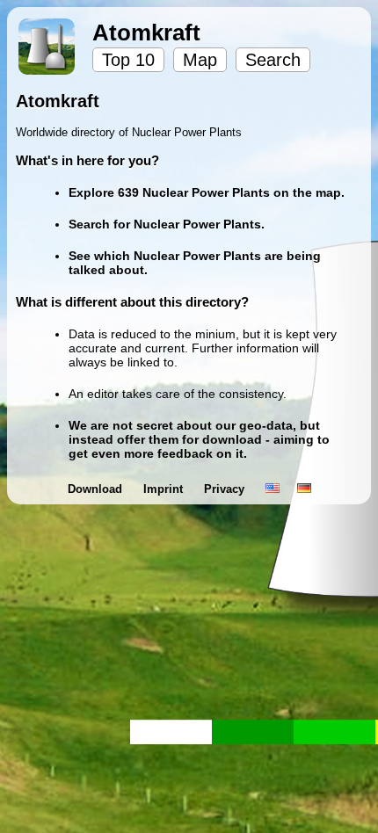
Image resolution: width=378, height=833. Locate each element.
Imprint (164, 489)
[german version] (304, 489)
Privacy (226, 489)
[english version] (272, 489)
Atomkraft (146, 32)
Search (273, 59)
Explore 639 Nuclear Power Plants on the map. (207, 192)
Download (97, 489)
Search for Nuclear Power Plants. (167, 224)
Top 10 (128, 59)
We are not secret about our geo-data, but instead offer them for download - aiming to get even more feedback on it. (199, 439)
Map (200, 59)
